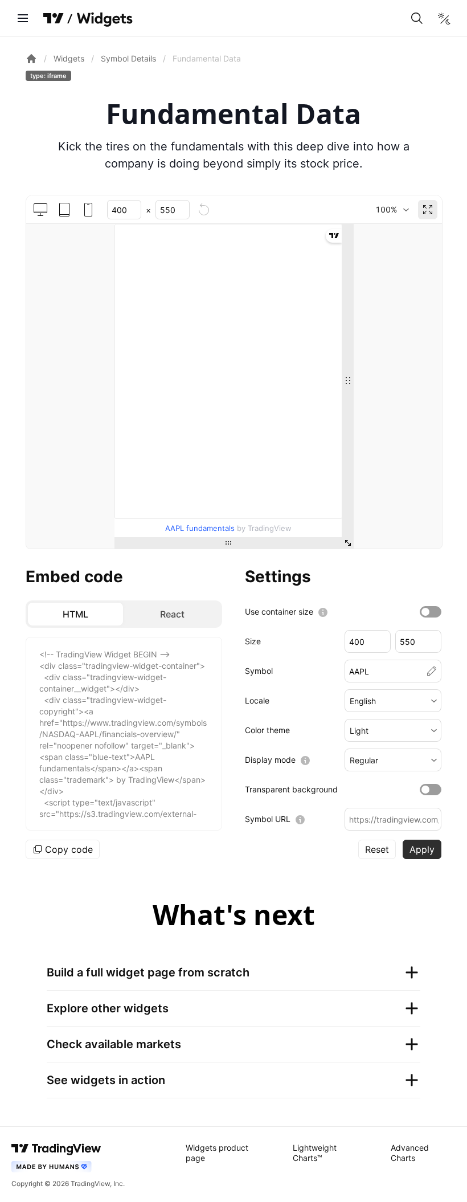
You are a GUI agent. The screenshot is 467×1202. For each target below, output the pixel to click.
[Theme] (444, 18)
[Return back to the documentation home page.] (31, 58)
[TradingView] (53, 18)
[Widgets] (104, 20)
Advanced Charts (410, 1153)
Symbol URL (267, 819)
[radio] (75, 614)
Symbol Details (128, 58)
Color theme (267, 730)
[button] (393, 700)
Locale (257, 700)
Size (253, 641)
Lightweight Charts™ (315, 1153)
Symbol (259, 671)
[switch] (430, 612)
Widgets (69, 58)
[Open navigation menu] (22, 18)
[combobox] (392, 209)
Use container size (279, 611)
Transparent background (291, 789)
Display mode (270, 759)
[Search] (416, 18)
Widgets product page (217, 1153)
